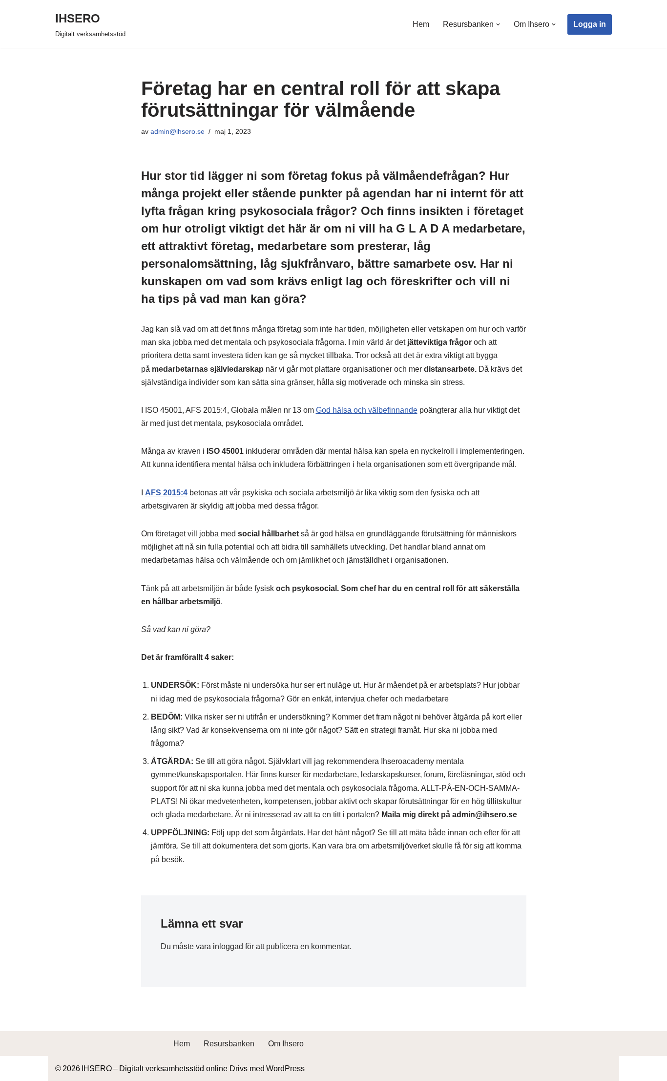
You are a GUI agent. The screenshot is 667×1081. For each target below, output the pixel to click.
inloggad (228, 946)
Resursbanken (229, 1043)
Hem (421, 24)
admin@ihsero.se (177, 131)
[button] (498, 24)
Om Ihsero (286, 1043)
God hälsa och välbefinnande (366, 410)
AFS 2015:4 (166, 492)
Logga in (589, 24)
